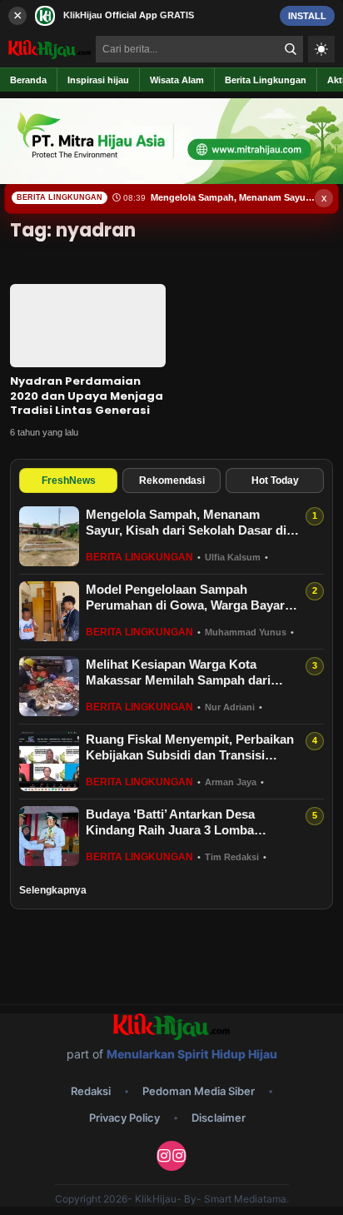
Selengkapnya (53, 890)
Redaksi (91, 1091)
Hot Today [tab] (275, 480)
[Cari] (290, 49)
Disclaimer (218, 1117)
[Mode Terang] (321, 49)
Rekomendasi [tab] (172, 480)
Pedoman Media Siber (198, 1091)
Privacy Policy (124, 1117)
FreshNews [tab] (69, 480)
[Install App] (171, 15)
